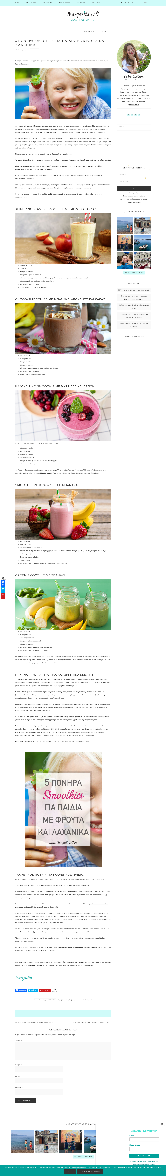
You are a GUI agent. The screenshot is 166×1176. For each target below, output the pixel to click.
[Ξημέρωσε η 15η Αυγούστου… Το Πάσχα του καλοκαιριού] (142, 225)
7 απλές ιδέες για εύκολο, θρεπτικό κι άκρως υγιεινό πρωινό (72, 947)
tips (67, 1000)
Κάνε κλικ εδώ (21, 741)
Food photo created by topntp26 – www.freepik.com (36, 443)
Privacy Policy (133, 193)
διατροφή (72, 1000)
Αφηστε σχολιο (34, 50)
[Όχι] (163, 1170)
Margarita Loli (83, 16)
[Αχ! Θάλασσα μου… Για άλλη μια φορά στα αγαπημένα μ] (142, 243)
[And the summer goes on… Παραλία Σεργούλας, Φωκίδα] (125, 225)
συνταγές (86, 1000)
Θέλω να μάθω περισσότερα (90, 1171)
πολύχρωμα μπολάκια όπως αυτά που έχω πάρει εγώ (67, 895)
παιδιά (81, 1000)
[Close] (162, 1124)
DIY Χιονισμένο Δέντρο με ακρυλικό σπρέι (134, 290)
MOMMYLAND (52, 1000)
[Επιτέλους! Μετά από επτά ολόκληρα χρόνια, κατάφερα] (142, 260)
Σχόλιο (18, 1040)
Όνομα (18, 1065)
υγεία (90, 1000)
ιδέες (76, 1000)
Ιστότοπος (19, 1088)
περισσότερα (134, 105)
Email (18, 1076)
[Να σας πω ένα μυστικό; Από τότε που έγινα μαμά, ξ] (125, 260)
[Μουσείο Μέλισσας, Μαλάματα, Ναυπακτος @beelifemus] (125, 243)
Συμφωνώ (70, 1171)
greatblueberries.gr (44, 473)
